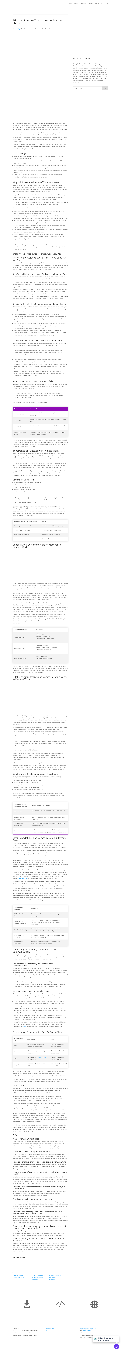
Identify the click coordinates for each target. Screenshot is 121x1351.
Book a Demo (104, 3)
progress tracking (41, 1057)
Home (70, 3)
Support (90, 3)
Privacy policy (50, 1329)
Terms (48, 1333)
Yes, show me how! (91, 126)
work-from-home (23, 195)
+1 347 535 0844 (87, 1331)
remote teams (23, 878)
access (24, 1026)
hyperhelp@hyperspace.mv (88, 1329)
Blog (75, 3)
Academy (83, 3)
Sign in (97, 3)
